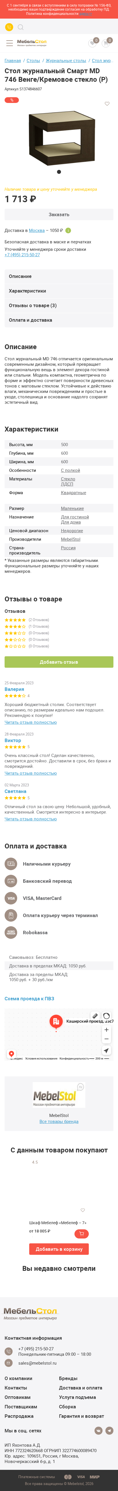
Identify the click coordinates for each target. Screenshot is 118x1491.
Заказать (59, 214)
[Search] (21, 27)
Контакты (16, 1387)
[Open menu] (9, 43)
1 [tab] (59, 172)
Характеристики (27, 290)
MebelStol (70, 539)
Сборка (67, 1406)
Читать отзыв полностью (31, 722)
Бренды (68, 1378)
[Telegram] (109, 1431)
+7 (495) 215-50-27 (22, 254)
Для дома (71, 522)
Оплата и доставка (30, 320)
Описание (20, 276)
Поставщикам (21, 1406)
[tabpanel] (59, 135)
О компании (18, 1378)
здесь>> (85, 13)
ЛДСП (67, 484)
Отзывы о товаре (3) (33, 305)
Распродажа (19, 1416)
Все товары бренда (59, 1121)
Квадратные (73, 492)
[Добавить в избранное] (107, 104)
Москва (37, 230)
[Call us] (9, 27)
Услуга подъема (77, 1397)
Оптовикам (18, 1397)
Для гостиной (75, 517)
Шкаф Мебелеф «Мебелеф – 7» (57, 1222)
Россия (68, 547)
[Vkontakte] (99, 1431)
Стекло (68, 479)
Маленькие (72, 508)
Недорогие (72, 530)
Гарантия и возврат (81, 1416)
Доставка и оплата (80, 1387)
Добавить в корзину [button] (59, 1249)
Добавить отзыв (59, 662)
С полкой (70, 470)
